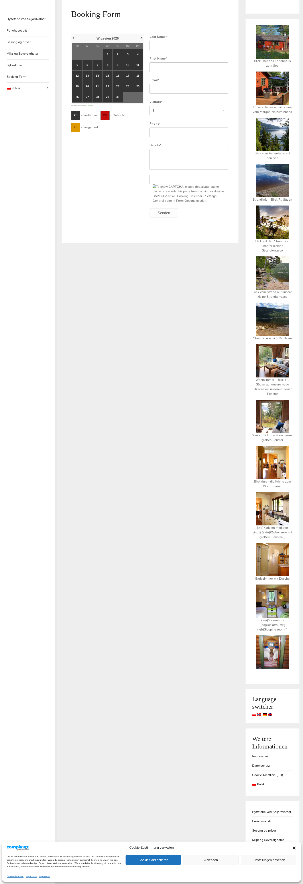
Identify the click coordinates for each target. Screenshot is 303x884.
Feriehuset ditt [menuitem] (17, 30)
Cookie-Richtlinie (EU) (267, 775)
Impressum (31, 876)
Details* (155, 145)
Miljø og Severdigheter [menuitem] (22, 53)
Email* (154, 80)
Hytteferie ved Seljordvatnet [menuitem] (26, 19)
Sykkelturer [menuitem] (14, 65)
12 (77, 75)
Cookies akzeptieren (153, 860)
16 (117, 75)
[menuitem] (28, 88)
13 (87, 75)
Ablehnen (211, 860)
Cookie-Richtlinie (15, 876)
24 (127, 86)
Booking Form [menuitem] (16, 76)
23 (117, 86)
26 (77, 97)
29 (107, 97)
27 (87, 97)
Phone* (155, 123)
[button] (294, 847)
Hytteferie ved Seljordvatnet (271, 812)
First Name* (158, 58)
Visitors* (156, 102)
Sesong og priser (264, 830)
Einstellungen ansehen (268, 860)
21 (97, 86)
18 (138, 75)
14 (97, 75)
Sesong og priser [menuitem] (19, 42)
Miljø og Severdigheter (268, 840)
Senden (164, 213)
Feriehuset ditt (262, 821)
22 (107, 86)
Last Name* (158, 36)
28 (97, 97)
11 (137, 65)
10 (127, 65)
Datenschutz (261, 765)
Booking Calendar (86, 105)
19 (77, 86)
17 (127, 75)
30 (117, 97)
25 (138, 86)
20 (87, 86)
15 (107, 75)
